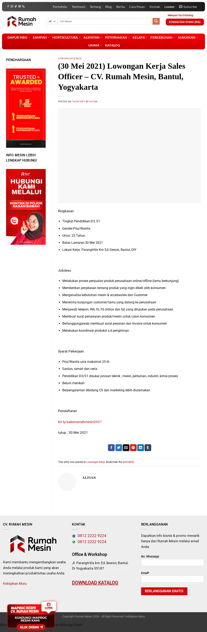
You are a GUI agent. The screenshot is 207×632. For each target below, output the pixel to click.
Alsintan (91, 37)
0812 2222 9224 (91, 536)
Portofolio (60, 6)
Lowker (169, 6)
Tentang (95, 6)
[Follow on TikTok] (16, 6)
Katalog (112, 45)
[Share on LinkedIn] (140, 447)
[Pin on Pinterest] (133, 447)
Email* (145, 573)
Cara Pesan (137, 6)
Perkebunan (161, 37)
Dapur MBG (17, 37)
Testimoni (78, 6)
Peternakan (116, 37)
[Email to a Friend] (126, 447)
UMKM (93, 45)
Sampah (40, 37)
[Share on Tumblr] (148, 447)
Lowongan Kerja (70, 58)
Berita (120, 6)
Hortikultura (65, 37)
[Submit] (156, 21)
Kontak (155, 6)
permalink (128, 461)
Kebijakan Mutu (15, 583)
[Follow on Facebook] (8, 6)
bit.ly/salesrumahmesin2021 (80, 422)
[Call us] (23, 6)
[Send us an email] (19, 6)
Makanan (186, 37)
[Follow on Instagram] (12, 6)
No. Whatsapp (150, 556)
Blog (108, 6)
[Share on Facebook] (111, 447)
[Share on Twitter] (118, 447)
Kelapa (139, 37)
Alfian (93, 101)
